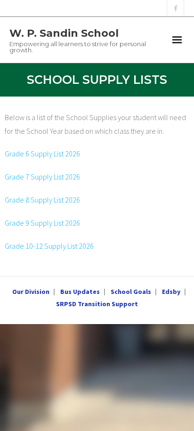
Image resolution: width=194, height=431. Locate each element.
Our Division (30, 291)
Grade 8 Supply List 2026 (42, 199)
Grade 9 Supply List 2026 (42, 223)
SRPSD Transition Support (97, 304)
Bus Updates (80, 291)
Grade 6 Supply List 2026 (42, 153)
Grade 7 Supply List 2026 (42, 176)
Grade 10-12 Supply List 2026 (49, 246)
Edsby (171, 291)
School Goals (131, 291)
